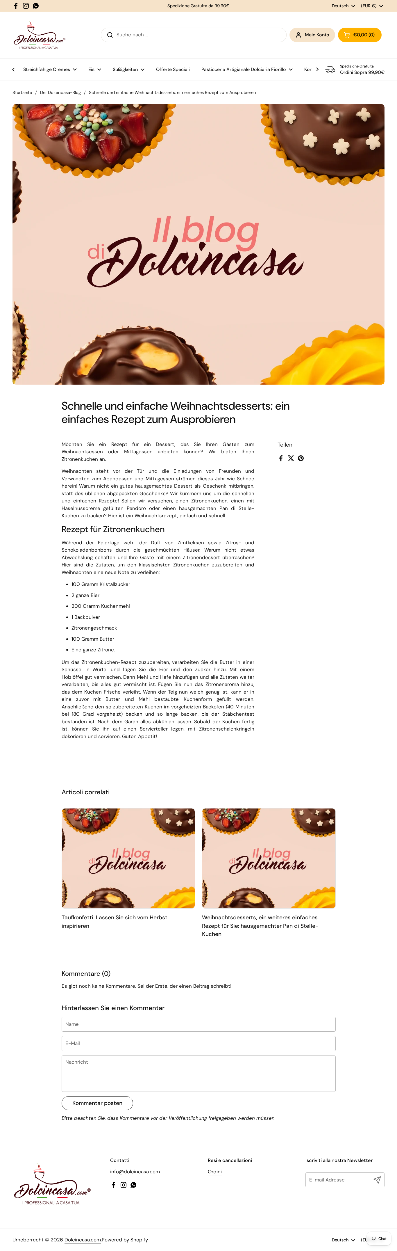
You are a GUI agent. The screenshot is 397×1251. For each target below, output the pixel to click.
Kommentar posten (97, 1103)
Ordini (215, 1171)
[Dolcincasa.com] (39, 34)
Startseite (22, 92)
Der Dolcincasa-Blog (60, 92)
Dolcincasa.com (83, 1239)
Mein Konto (317, 35)
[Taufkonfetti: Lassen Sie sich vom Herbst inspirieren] (128, 858)
